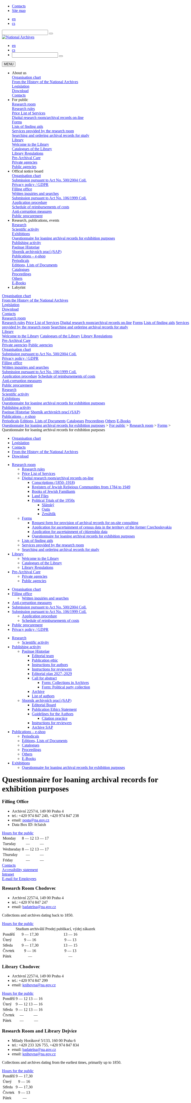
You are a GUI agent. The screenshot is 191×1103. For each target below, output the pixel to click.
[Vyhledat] (51, 33)
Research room (24, 104)
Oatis (46, 509)
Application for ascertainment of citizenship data (69, 532)
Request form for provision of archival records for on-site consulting (85, 523)
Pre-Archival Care (26, 158)
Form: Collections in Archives (65, 682)
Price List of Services (28, 113)
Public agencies (24, 167)
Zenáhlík (49, 514)
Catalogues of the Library (32, 149)
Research (19, 225)
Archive (38, 691)
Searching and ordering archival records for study (50, 135)
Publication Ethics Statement (54, 709)
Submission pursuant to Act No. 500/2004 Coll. (49, 180)
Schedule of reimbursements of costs (40, 207)
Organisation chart (26, 77)
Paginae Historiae (26, 247)
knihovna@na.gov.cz (39, 985)
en (14, 19)
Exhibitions (21, 234)
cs (13, 23)
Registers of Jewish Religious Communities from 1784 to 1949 (81, 487)
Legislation (20, 86)
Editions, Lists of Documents (34, 265)
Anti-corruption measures (32, 211)
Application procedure (29, 202)
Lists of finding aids (27, 126)
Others (17, 278)
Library (18, 140)
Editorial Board (44, 705)
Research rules (23, 109)
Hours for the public (18, 833)
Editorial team (43, 656)
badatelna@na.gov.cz (39, 907)
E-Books (19, 283)
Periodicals (20, 260)
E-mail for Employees (19, 879)
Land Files (40, 496)
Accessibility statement (20, 870)
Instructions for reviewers (52, 669)
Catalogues (20, 269)
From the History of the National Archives (45, 82)
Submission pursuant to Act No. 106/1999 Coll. (49, 198)
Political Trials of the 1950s (53, 500)
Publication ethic (45, 660)
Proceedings (21, 274)
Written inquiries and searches (35, 193)
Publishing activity (26, 243)
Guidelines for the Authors (52, 714)
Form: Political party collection (66, 687)
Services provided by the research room (43, 131)
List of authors (43, 696)
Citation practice (54, 718)
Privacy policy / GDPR (30, 184)
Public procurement (27, 216)
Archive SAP (42, 727)
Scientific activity (25, 229)
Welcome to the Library (30, 144)
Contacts (19, 6)
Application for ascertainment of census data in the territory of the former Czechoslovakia (102, 527)
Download (20, 91)
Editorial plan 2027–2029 (52, 674)
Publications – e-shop (29, 256)
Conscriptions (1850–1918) (53, 482)
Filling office (22, 189)
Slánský (48, 505)
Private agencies (24, 162)
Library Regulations (27, 153)
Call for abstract (44, 678)
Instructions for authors (50, 665)
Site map (19, 10)
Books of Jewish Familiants (53, 491)
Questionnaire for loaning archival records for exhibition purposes (63, 238)
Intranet (8, 874)
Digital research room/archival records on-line (48, 117)
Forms (17, 122)
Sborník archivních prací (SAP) (36, 251)
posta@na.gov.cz (35, 820)
